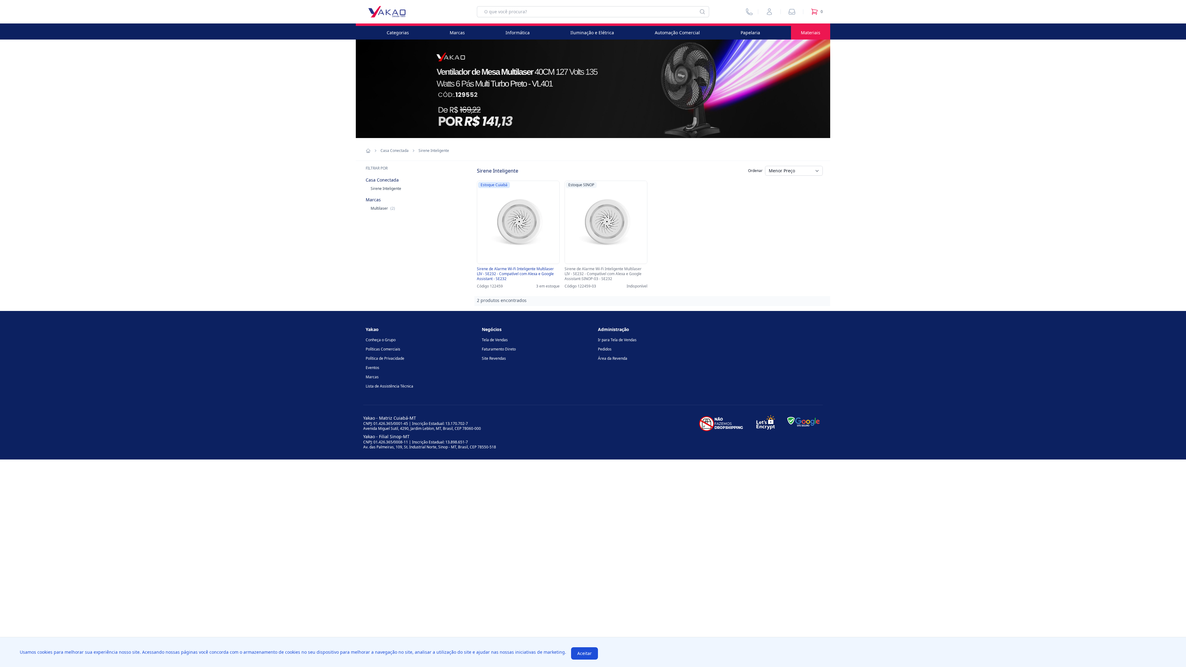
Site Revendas (494, 358)
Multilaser (383, 208)
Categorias (398, 33)
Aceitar (584, 653)
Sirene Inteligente (386, 188)
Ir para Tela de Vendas (617, 339)
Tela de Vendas (495, 339)
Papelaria (750, 33)
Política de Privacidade (385, 358)
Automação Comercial (677, 33)
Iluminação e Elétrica (592, 33)
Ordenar (755, 170)
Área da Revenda (612, 358)
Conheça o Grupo (381, 339)
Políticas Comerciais (383, 349)
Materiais (810, 33)
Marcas (457, 33)
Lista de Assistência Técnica (389, 386)
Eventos (372, 367)
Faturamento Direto (499, 349)
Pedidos (605, 349)
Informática (518, 33)
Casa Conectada (395, 150)
